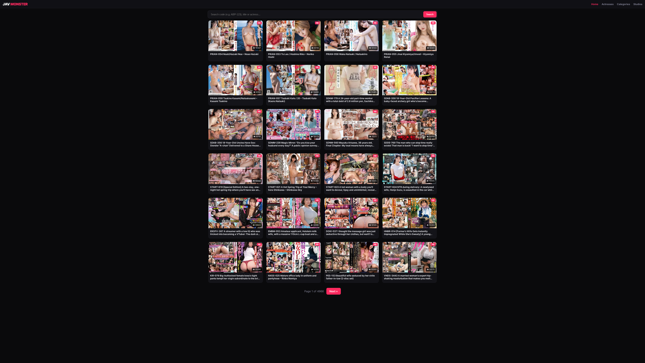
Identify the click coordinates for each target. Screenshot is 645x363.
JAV (15, 4)
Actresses (608, 4)
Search (430, 14)
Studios (637, 4)
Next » (333, 291)
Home (594, 4)
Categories (623, 4)
